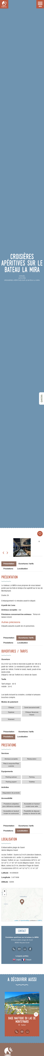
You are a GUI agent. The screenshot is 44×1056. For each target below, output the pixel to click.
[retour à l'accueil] (4, 4)
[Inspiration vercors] (41, 398)
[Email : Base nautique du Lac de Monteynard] (22, 1032)
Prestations (8, 569)
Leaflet (16, 920)
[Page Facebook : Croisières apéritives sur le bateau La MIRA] (30, 949)
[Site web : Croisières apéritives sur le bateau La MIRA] (25, 949)
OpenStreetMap (24, 920)
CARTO (40, 920)
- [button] (4, 894)
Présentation (8, 638)
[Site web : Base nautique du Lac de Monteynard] (27, 1032)
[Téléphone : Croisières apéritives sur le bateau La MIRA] (14, 949)
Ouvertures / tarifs (26, 564)
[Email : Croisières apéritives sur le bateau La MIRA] (19, 949)
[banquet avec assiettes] (22, 550)
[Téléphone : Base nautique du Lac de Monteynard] (16, 1032)
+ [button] (4, 891)
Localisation (22, 569)
